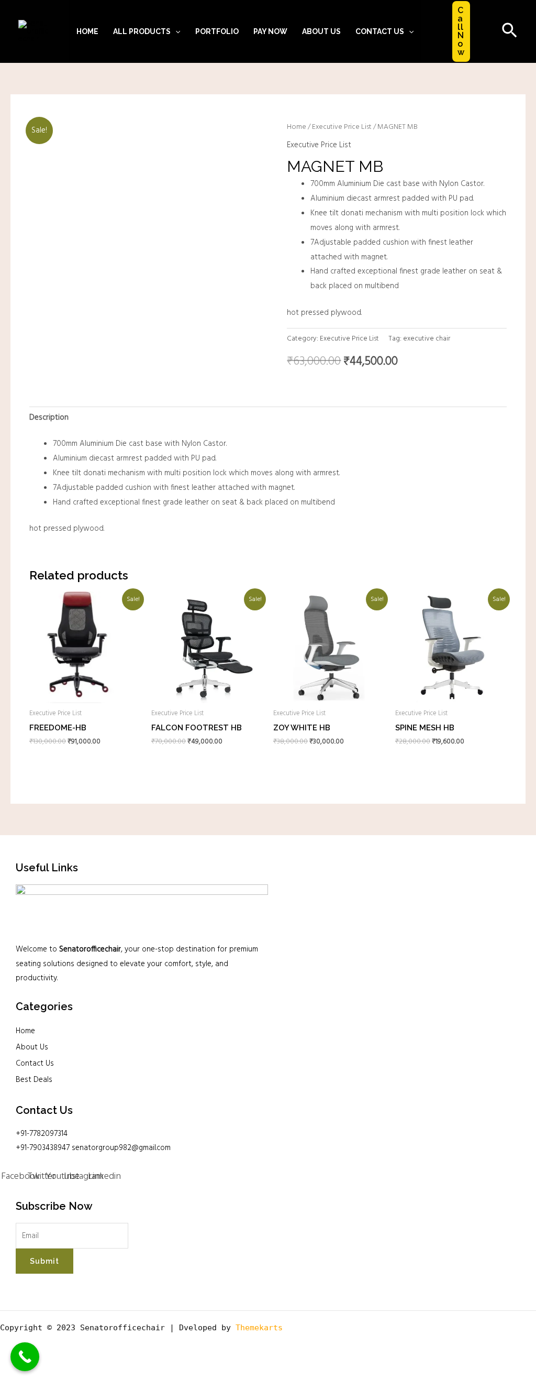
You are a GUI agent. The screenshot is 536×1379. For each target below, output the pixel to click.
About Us (321, 31)
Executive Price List (342, 127)
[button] (175, 31)
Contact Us (35, 1063)
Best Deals (34, 1080)
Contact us (379, 31)
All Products (142, 31)
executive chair (426, 338)
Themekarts (259, 1327)
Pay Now (270, 31)
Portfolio (217, 31)
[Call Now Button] (24, 1356)
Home (87, 31)
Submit (44, 1261)
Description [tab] (49, 417)
